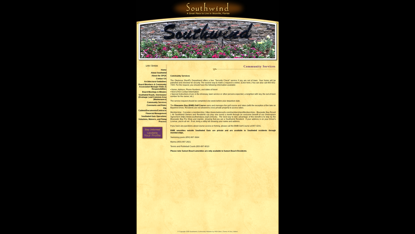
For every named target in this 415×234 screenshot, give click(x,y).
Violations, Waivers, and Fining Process (152, 120)
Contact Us (161, 79)
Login (148, 65)
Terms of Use (227, 231)
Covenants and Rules (156, 105)
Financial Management (156, 113)
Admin (235, 231)
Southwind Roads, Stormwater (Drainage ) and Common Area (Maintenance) (152, 97)
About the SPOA (159, 76)
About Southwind (158, 73)
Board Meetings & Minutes (154, 92)
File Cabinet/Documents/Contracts (152, 109)
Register (154, 65)
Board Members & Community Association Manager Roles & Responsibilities (152, 86)
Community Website (205, 231)
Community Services (156, 102)
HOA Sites (218, 231)
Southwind (193, 231)
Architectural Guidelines (155, 81)
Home (163, 70)
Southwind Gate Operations (153, 116)
